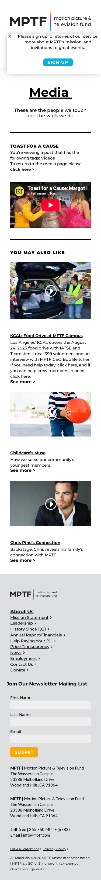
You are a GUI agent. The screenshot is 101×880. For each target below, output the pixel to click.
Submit (24, 752)
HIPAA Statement (24, 849)
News (16, 652)
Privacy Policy (54, 849)
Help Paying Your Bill (31, 640)
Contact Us (21, 664)
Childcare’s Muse (28, 452)
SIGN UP (58, 62)
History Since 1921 (28, 629)
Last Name (20, 714)
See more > (23, 381)
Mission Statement (29, 617)
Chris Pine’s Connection (35, 542)
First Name (21, 697)
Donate (17, 670)
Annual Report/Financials (36, 635)
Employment (23, 658)
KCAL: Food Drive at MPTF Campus (46, 335)
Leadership (21, 623)
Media (50, 92)
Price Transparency (29, 646)
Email (15, 731)
